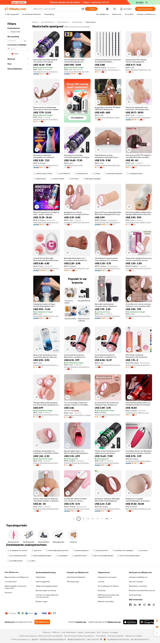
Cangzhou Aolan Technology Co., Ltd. (46, 365)
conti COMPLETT (64, 173)
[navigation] (18, 271)
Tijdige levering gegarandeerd (46, 586)
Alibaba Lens (10, 622)
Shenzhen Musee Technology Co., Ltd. (108, 70)
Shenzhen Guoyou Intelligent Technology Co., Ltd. (46, 415)
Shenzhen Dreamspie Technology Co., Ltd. (77, 463)
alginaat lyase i (41, 179)
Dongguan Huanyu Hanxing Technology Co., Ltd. (46, 165)
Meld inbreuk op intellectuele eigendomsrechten (108, 596)
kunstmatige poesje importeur (58, 550)
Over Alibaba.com (11, 572)
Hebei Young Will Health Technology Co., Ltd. (77, 72)
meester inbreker (58, 179)
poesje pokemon (82, 173)
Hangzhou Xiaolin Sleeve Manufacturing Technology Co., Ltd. (108, 165)
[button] (82, 8)
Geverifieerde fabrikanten (76, 577)
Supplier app (81, 622)
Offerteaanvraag (73, 582)
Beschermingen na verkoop (46, 590)
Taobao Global (90, 632)
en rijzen (32, 561)
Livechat (101, 582)
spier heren (38, 550)
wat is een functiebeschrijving (130, 555)
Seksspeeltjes (77, 22)
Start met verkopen (136, 582)
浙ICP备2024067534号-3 (140, 639)
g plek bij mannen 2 (80, 555)
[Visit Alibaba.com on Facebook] (130, 604)
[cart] (115, 9)
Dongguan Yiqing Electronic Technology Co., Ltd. (108, 268)
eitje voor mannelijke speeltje (103, 555)
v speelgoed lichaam (136, 173)
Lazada (80, 632)
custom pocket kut (101, 550)
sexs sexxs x (144, 550)
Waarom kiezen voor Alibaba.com (17, 577)
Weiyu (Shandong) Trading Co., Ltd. (138, 70)
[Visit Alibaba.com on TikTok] (153, 604)
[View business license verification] (101, 639)
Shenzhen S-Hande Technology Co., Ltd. (46, 268)
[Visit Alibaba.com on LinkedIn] (135, 604)
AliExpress (46, 632)
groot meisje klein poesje (18, 555)
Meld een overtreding (106, 601)
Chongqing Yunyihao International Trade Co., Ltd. (139, 117)
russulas (97, 173)
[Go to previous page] (74, 519)
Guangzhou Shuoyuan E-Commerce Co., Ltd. (139, 268)
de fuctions (74, 179)
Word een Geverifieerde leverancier (142, 590)
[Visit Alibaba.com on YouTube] (149, 604)
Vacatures (8, 593)
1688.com (56, 632)
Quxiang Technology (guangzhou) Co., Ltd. (139, 365)
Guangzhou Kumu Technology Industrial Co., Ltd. (139, 165)
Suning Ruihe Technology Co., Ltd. (76, 268)
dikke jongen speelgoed (93, 179)
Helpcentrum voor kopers (107, 577)
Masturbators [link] (91, 22)
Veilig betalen (40, 577)
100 (107, 518)
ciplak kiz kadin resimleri (44, 173)
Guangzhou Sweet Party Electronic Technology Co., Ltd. (77, 222)
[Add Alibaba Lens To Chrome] (42, 622)
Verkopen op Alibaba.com (138, 577)
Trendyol (105, 632)
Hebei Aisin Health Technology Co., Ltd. (46, 222)
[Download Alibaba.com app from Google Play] (147, 622)
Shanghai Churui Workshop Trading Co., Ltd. (108, 117)
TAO (98, 632)
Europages (114, 632)
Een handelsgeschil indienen (108, 586)
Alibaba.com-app (114, 622)
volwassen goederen (82, 550)
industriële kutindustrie (114, 173)
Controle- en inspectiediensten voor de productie (47, 596)
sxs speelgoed (62, 555)
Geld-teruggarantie (43, 582)
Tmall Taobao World (68, 632)
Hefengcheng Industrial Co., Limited (77, 415)
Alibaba (35, 22)
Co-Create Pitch (11, 582)
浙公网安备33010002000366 (118, 639)
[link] (157, 621)
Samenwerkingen (135, 595)
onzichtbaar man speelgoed (124, 550)
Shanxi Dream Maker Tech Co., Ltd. (45, 316)
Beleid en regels (41, 601)
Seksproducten (63, 22)
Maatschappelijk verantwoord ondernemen (15, 587)
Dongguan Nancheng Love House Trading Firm (139, 316)
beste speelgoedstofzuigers (42, 555)
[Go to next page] (111, 519)
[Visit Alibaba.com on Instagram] (144, 604)
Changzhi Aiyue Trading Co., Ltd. (137, 413)
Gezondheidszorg (47, 22)
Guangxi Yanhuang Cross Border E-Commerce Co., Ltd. (77, 367)
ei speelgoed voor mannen (18, 550)
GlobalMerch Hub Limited (73, 165)
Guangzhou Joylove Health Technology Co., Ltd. (139, 222)
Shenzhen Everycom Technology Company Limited (46, 72)
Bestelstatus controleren (138, 586)
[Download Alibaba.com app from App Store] (130, 622)
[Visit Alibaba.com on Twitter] (139, 604)
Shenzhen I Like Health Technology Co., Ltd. (108, 316)
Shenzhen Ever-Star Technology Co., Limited (108, 222)
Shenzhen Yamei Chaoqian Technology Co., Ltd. (108, 415)
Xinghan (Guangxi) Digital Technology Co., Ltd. (108, 365)
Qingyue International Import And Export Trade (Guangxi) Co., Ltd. (46, 463)
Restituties (102, 590)
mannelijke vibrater (16, 561)
